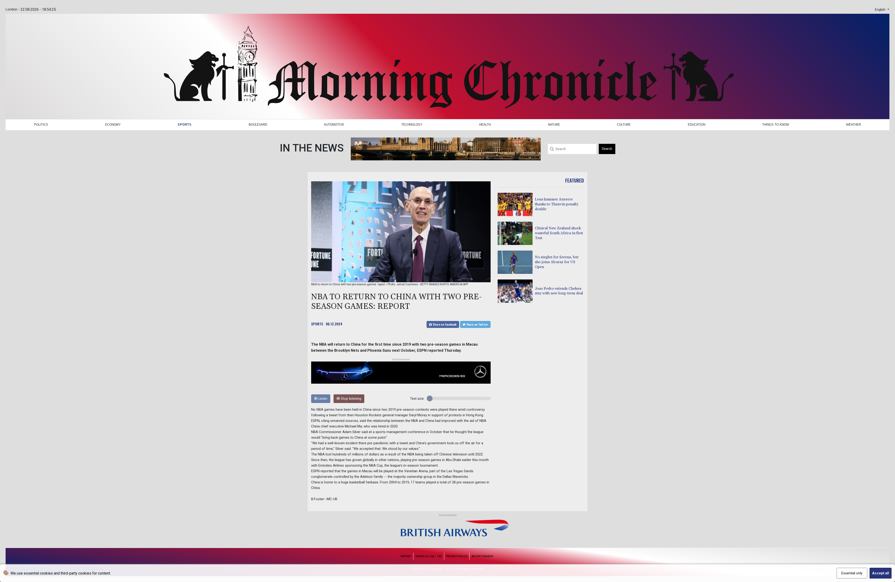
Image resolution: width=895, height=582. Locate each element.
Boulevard (258, 124)
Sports (185, 124)
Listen (322, 399)
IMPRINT (406, 556)
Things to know (775, 124)
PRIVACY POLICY (457, 556)
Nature (554, 124)
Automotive (334, 124)
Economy (113, 124)
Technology (411, 124)
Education (696, 124)
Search (607, 149)
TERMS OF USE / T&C (428, 556)
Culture (624, 124)
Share (444, 324)
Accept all (880, 573)
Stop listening (350, 399)
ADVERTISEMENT (483, 556)
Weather (853, 124)
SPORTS (317, 323)
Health (485, 124)
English (880, 10)
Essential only (851, 573)
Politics (41, 124)
